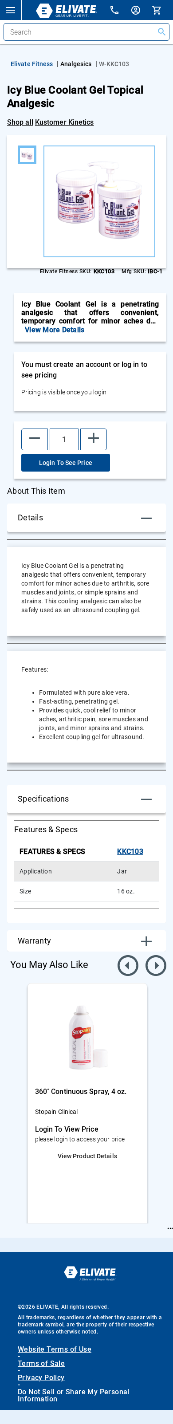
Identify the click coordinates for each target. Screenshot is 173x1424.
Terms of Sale (41, 1363)
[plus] (93, 439)
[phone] (119, 11)
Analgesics (76, 63)
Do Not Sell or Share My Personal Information (74, 1396)
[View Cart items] (162, 9)
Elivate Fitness (32, 63)
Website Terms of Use (54, 1349)
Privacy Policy (41, 1377)
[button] (10, 9)
